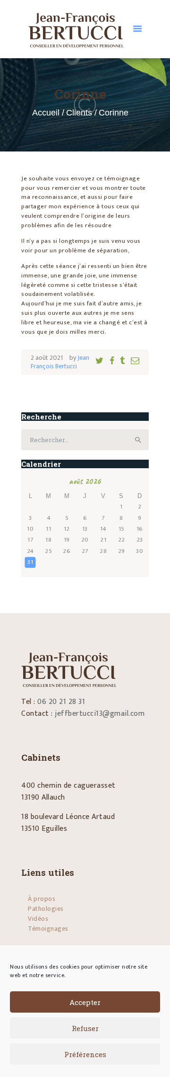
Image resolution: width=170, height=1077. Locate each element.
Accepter (85, 1002)
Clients (79, 112)
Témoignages (48, 928)
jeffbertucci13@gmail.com (99, 713)
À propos (41, 898)
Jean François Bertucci (60, 362)
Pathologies (46, 908)
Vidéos (38, 918)
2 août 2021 (47, 357)
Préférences (85, 1054)
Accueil (46, 112)
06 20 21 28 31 (61, 701)
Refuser (85, 1028)
